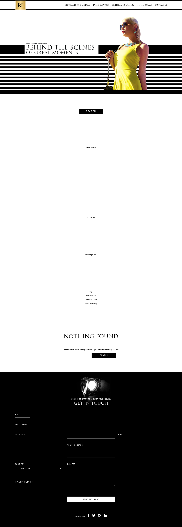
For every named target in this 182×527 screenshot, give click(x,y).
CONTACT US (161, 5)
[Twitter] (94, 516)
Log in (91, 292)
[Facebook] (89, 516)
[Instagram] (99, 516)
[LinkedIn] (105, 516)
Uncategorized (91, 255)
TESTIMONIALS (144, 5)
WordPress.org (91, 304)
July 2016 (91, 218)
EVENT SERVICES (101, 5)
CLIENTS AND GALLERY (123, 5)
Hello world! (91, 148)
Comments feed (91, 300)
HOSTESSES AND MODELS (77, 5)
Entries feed (91, 296)
